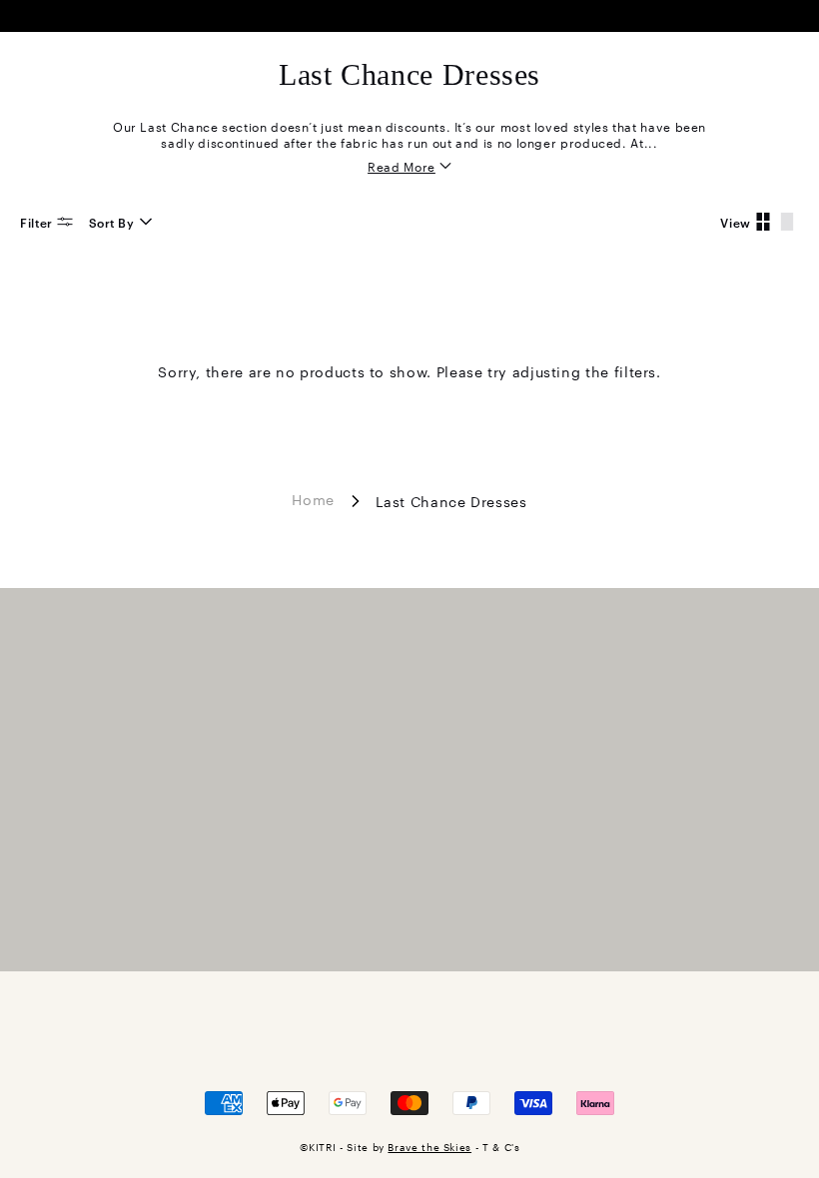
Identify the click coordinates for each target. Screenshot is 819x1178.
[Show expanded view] (787, 222)
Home (313, 498)
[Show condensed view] (763, 222)
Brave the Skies (429, 1146)
